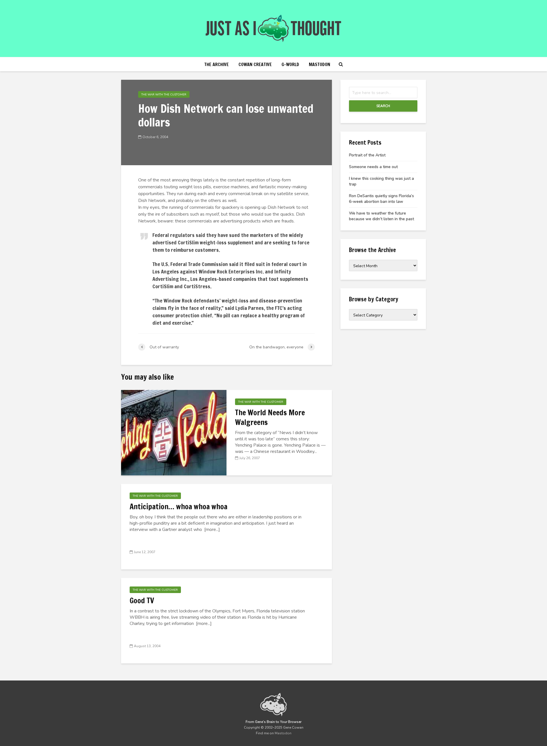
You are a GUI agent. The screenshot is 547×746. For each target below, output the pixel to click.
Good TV (142, 601)
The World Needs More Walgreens (270, 417)
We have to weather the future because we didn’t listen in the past (381, 216)
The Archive (216, 64)
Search (383, 106)
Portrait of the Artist (367, 155)
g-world (290, 64)
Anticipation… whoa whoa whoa (178, 507)
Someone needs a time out (373, 166)
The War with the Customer (163, 95)
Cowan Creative (255, 64)
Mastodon (319, 64)
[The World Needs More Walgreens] (173, 432)
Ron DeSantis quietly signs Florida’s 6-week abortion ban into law (381, 198)
